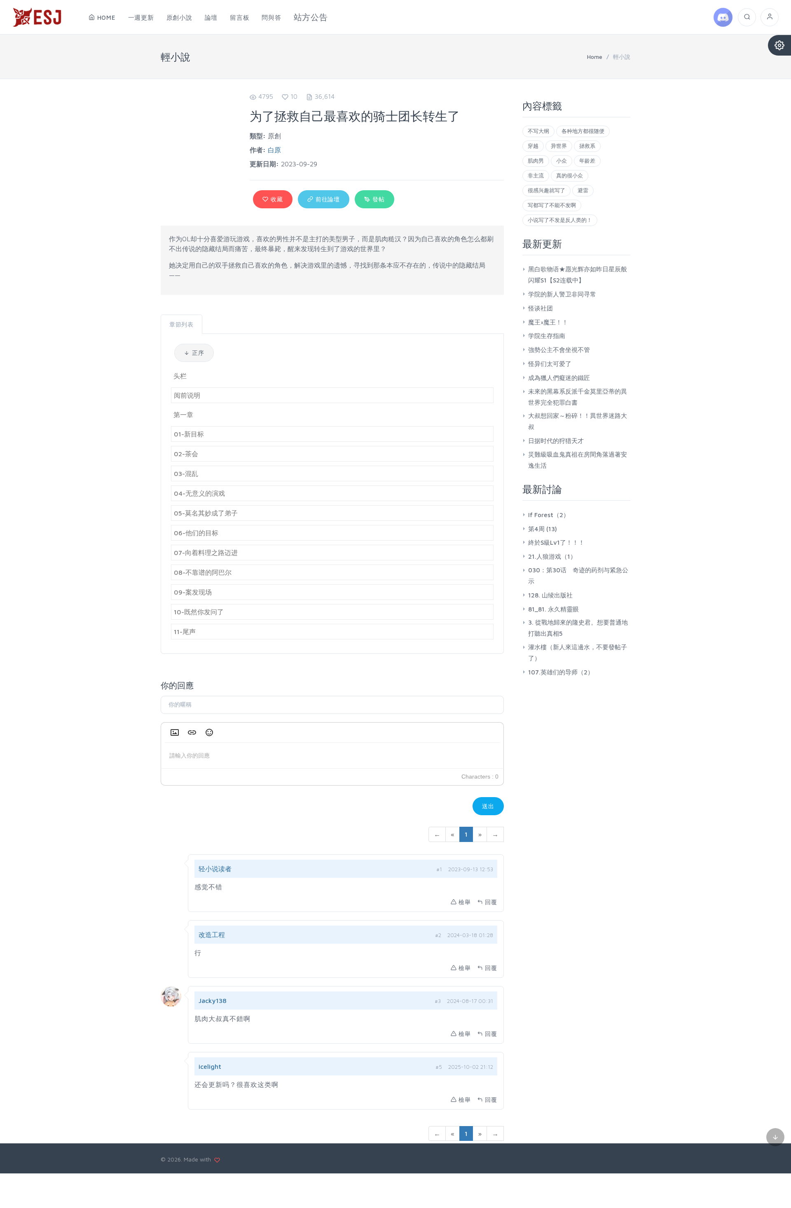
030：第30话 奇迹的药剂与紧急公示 (578, 576)
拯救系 (587, 145)
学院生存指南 (546, 335)
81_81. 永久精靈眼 (553, 609)
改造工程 (212, 934)
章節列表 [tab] (181, 324)
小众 (561, 160)
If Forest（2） (548, 514)
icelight (210, 1066)
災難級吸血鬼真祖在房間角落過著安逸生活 (577, 460)
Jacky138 (213, 1000)
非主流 (536, 175)
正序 (197, 352)
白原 (274, 150)
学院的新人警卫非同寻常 (562, 294)
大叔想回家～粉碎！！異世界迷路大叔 (577, 421)
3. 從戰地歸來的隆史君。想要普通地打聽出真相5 (578, 628)
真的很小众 (569, 175)
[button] (175, 732)
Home (594, 56)
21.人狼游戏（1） (552, 556)
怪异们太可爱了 (549, 363)
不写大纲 (538, 131)
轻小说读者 (215, 868)
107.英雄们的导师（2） (561, 672)
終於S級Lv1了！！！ (556, 542)
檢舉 (465, 901)
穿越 (533, 145)
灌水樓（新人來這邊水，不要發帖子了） (577, 653)
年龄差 (587, 160)
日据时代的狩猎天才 (556, 440)
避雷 (583, 190)
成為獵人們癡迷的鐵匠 (559, 377)
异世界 (559, 145)
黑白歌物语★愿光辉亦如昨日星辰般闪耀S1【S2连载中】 (577, 275)
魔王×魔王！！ (548, 322)
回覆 (491, 901)
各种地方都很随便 (583, 131)
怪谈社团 (540, 308)
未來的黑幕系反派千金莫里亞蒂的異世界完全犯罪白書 (577, 397)
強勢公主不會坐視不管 (559, 349)
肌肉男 (536, 160)
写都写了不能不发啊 (552, 205)
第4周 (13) (542, 528)
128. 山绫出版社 (550, 595)
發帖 (377, 199)
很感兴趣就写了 (546, 190)
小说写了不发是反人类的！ (560, 220)
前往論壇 (327, 199)
